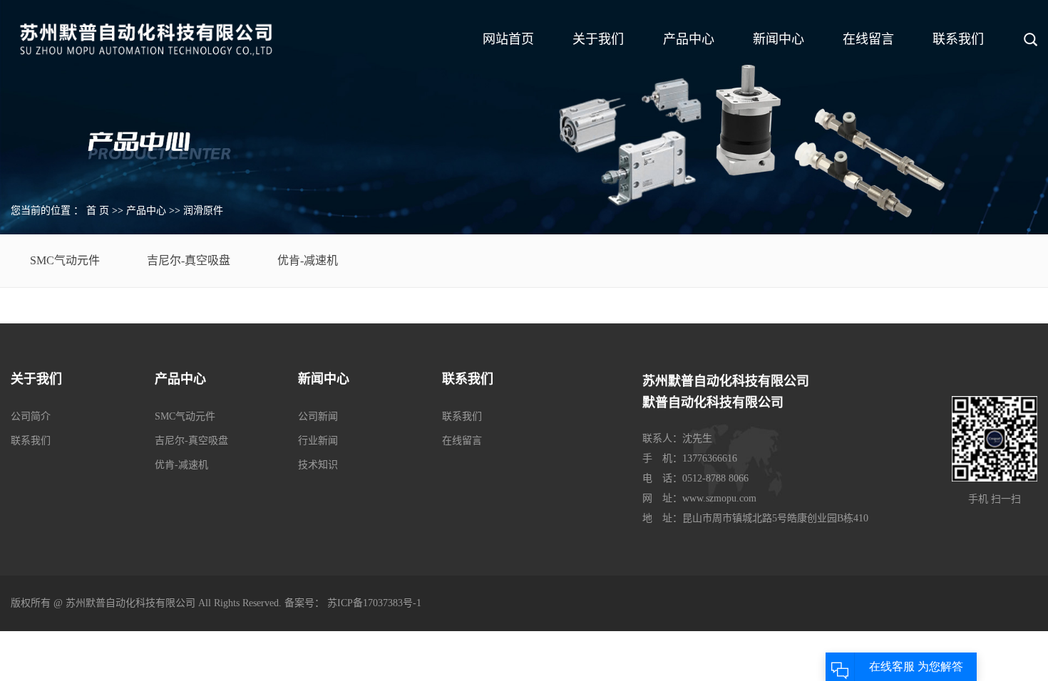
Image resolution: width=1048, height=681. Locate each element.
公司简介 (31, 416)
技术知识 (318, 464)
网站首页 (508, 39)
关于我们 (598, 39)
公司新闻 (318, 416)
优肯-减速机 (307, 260)
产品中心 (688, 39)
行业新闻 (318, 440)
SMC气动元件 (65, 260)
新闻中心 (778, 39)
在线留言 (868, 39)
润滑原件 (203, 210)
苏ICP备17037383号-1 (374, 603)
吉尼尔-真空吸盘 (188, 260)
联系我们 (958, 39)
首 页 (97, 210)
